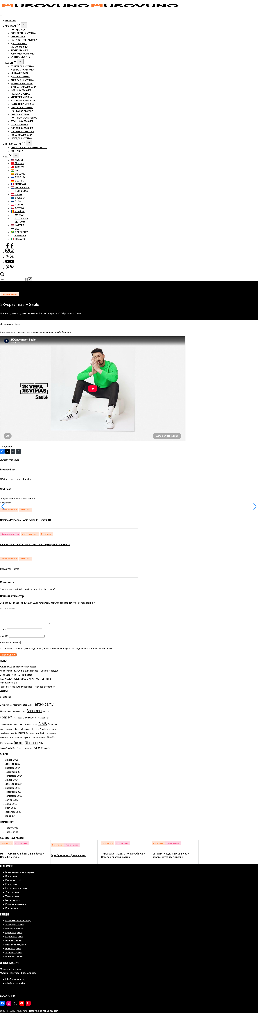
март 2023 (10, 807)
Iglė (56, 724)
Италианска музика (15, 944)
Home (3, 313)
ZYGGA (37, 748)
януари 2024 (11, 779)
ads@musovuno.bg (15, 983)
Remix (18, 743)
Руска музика (21, 845)
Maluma (44, 733)
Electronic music (13, 880)
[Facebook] (2, 451)
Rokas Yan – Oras (9, 569)
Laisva (31, 733)
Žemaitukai (46, 748)
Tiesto (19, 748)
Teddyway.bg (12, 828)
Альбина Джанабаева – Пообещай (18, 666)
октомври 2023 (13, 791)
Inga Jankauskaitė (6, 729)
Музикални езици (28, 313)
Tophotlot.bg (11, 832)
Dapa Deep (18, 718)
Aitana (3, 711)
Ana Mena (16, 711)
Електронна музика (10, 534)
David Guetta (29, 717)
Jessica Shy (28, 729)
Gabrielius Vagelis (30, 724)
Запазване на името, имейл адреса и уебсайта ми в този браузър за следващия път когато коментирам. (57, 648)
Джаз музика (12, 892)
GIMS (42, 724)
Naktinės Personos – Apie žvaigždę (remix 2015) (26, 520)
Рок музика (11, 884)
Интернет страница (10, 642)
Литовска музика (9, 294)
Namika (32, 738)
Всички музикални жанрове (19, 872)
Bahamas (34, 711)
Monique (24, 737)
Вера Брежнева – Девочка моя (16, 674)
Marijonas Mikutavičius (9, 737)
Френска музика (13, 932)
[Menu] (1, 15)
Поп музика (26, 509)
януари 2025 (11, 759)
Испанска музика (14, 928)
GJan (50, 724)
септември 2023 (13, 795)
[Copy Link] (18, 451)
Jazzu (17, 729)
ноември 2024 (12, 768)
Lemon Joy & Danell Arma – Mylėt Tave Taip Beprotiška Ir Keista (35, 544)
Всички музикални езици (18, 920)
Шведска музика (14, 956)
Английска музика (14, 924)
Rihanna (31, 742)
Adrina (30, 705)
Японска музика (13, 940)
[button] (26, 279)
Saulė (16, 459)
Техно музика (12, 896)
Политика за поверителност (43, 1011)
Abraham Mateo (20, 705)
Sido (41, 743)
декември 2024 (13, 763)
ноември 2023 (12, 788)
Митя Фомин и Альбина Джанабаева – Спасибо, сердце (29, 670)
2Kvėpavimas (6, 459)
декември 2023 (13, 784)
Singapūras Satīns (7, 748)
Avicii (23, 711)
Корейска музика (14, 936)
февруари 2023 (13, 812)
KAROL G (23, 733)
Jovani (55, 729)
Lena (37, 733)
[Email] (13, 451)
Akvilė (9, 711)
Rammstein (6, 743)
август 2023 (11, 800)
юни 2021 (10, 816)
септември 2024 (13, 775)
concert (6, 717)
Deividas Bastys (43, 718)
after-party (44, 704)
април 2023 (11, 804)
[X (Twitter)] (7, 451)
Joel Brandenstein (43, 729)
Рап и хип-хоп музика (16, 888)
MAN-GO (52, 733)
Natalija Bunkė (41, 738)
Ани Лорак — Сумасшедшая (167, 855)
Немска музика (13, 948)
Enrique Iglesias (6, 724)
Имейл (4, 636)
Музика (12, 313)
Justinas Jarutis (8, 733)
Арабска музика (13, 952)
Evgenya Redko (18, 724)
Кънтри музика (13, 908)
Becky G (46, 711)
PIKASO (51, 737)
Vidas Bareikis (27, 748)
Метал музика (12, 900)
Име (3, 629)
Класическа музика (15, 904)
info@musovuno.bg (15, 979)
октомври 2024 (13, 772)
